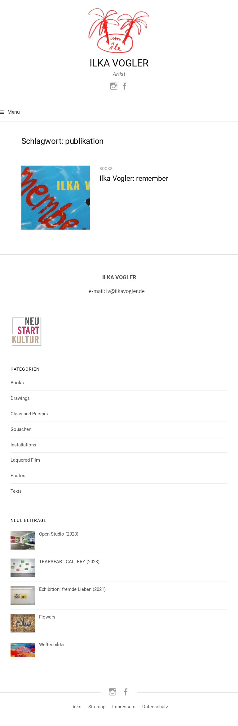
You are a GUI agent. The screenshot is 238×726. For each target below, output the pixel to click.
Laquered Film (25, 460)
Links (76, 707)
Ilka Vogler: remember (133, 178)
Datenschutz (155, 707)
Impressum (123, 707)
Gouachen (21, 429)
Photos (18, 475)
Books (105, 168)
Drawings (20, 398)
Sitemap (96, 707)
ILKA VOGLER (119, 63)
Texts (16, 491)
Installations (23, 445)
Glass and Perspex (30, 414)
